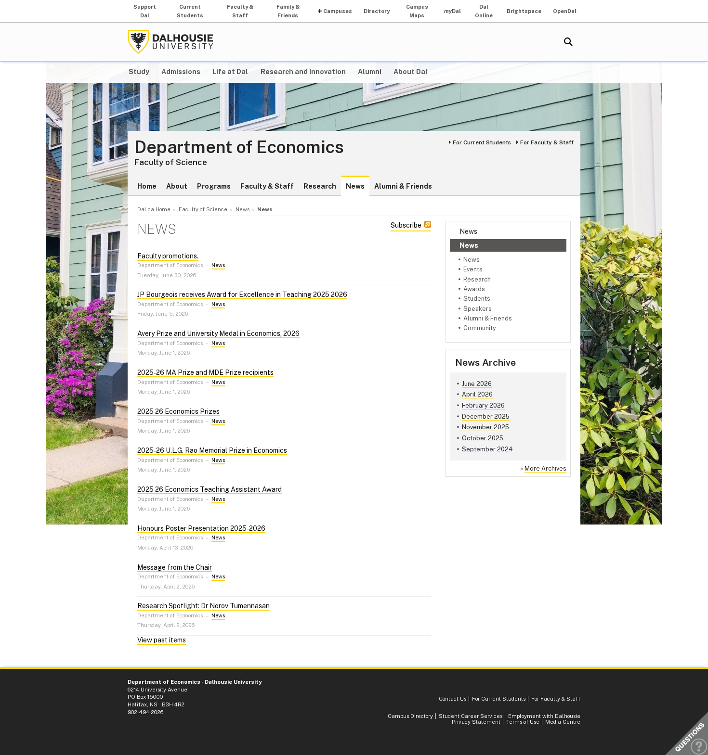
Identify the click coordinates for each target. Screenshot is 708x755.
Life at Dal (230, 72)
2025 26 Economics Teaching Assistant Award (209, 489)
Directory (377, 11)
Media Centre (562, 721)
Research (319, 186)
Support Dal (144, 11)
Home (147, 186)
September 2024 (487, 449)
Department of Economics (239, 147)
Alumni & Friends (403, 186)
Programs (214, 186)
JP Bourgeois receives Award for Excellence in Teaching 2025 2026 (242, 294)
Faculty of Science (170, 162)
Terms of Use (522, 721)
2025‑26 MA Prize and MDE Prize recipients (205, 372)
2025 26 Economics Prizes (178, 411)
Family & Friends (288, 11)
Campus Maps (417, 11)
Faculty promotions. (167, 256)
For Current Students (482, 142)
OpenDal (565, 11)
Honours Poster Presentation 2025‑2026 (201, 528)
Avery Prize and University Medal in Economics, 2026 (218, 333)
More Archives (545, 468)
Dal (452, 11)
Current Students (190, 11)
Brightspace (524, 11)
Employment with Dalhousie (544, 716)
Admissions (180, 72)
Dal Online (484, 11)
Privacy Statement (476, 721)
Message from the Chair (174, 567)
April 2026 (477, 394)
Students (476, 298)
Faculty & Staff (240, 11)
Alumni (369, 72)
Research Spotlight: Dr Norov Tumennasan (203, 606)
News (355, 186)
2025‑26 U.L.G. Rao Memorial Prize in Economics (212, 450)
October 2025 (482, 438)
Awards (474, 289)
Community (479, 328)
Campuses (337, 11)
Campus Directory (410, 716)
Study (139, 72)
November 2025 (485, 427)
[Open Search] (568, 42)
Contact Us (452, 698)
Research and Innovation (303, 72)
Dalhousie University (170, 42)
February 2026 (483, 405)
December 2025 (486, 416)
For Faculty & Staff (547, 142)
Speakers (477, 308)
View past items (161, 640)
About (176, 186)
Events (473, 269)
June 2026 (477, 383)
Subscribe (406, 225)
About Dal (410, 72)
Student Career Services (470, 716)
